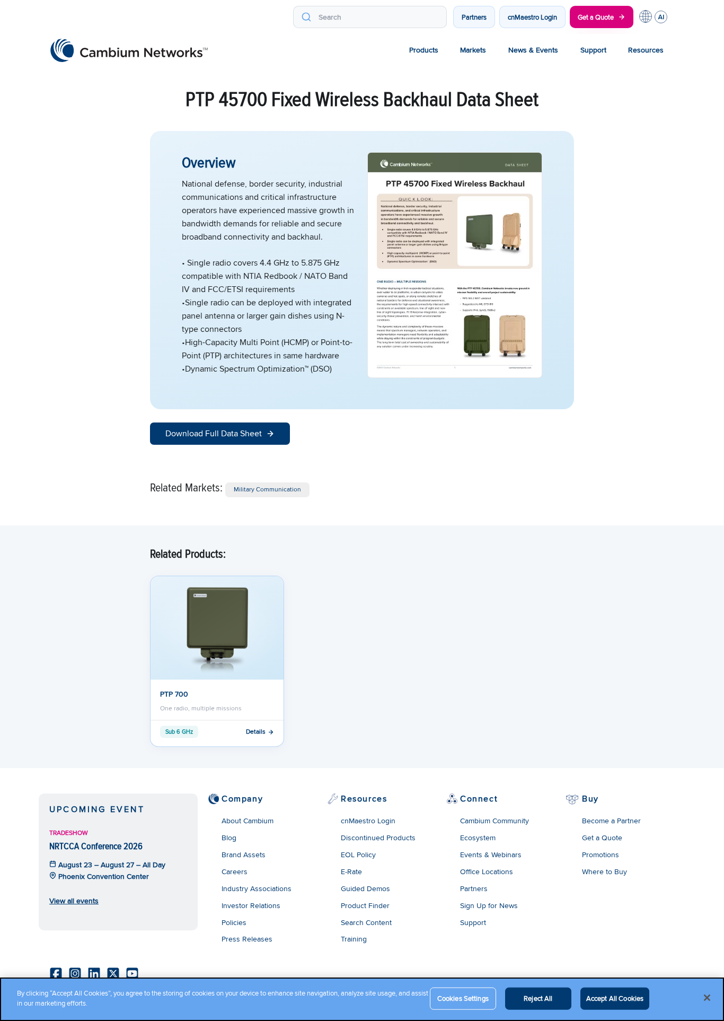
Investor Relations (251, 905)
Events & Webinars (491, 854)
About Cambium (247, 820)
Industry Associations (257, 888)
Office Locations (486, 871)
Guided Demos (365, 888)
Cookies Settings (463, 998)
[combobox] (370, 17)
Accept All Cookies (614, 998)
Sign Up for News (489, 905)
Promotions (600, 854)
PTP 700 (174, 694)
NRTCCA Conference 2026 (96, 845)
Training (354, 939)
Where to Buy (604, 871)
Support (593, 50)
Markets (473, 50)
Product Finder (365, 905)
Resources (646, 50)
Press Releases (247, 939)
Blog (229, 837)
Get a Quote (596, 17)
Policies (234, 922)
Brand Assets (244, 854)
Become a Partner (611, 820)
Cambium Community (494, 820)
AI (660, 17)
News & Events (533, 50)
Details (256, 731)
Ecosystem (478, 837)
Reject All (538, 998)
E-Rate (351, 871)
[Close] (707, 997)
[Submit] (306, 17)
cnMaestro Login (532, 17)
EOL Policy (358, 854)
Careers (235, 871)
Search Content (366, 922)
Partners (474, 17)
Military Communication (267, 489)
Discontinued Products (378, 837)
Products (423, 50)
